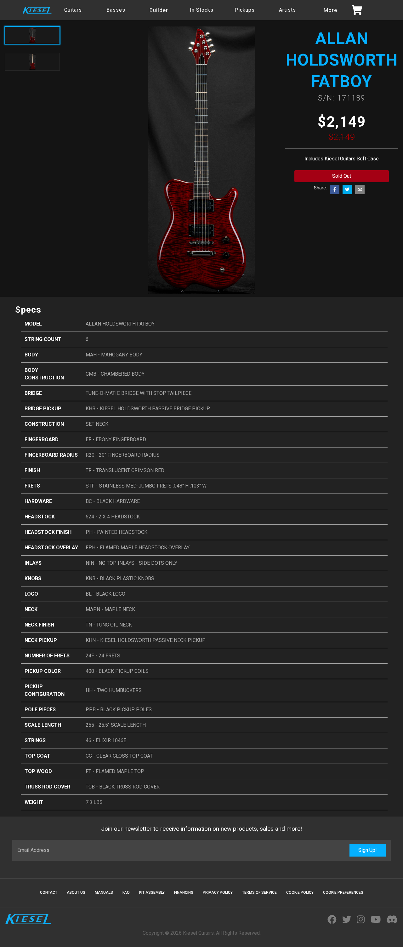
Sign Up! (367, 850)
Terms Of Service (259, 892)
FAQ (126, 892)
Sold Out (341, 176)
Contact (48, 892)
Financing (183, 892)
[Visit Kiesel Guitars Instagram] (361, 920)
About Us (76, 892)
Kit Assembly (152, 892)
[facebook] (334, 189)
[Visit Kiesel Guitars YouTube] (376, 920)
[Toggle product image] (32, 62)
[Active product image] (32, 35)
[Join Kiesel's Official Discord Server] (392, 920)
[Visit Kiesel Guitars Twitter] (346, 920)
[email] (360, 189)
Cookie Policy (300, 892)
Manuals (104, 892)
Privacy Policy (218, 892)
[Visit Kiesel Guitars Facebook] (332, 920)
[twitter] (347, 189)
